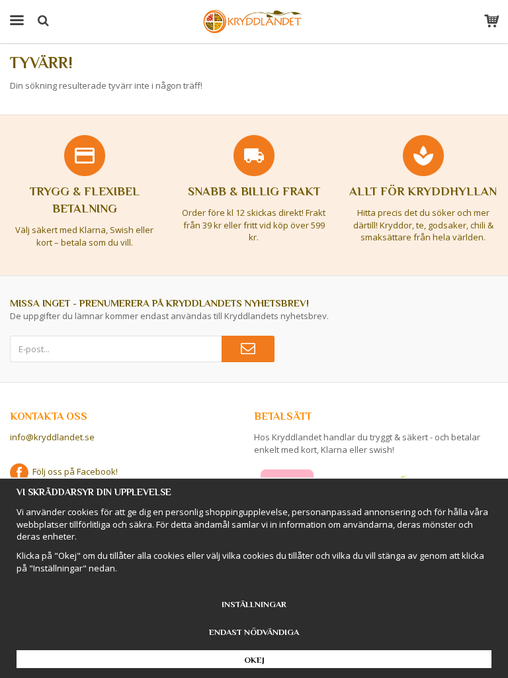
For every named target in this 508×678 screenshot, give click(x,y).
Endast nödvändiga (254, 632)
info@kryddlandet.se (52, 437)
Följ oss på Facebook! (73, 471)
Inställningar (254, 604)
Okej (254, 660)
